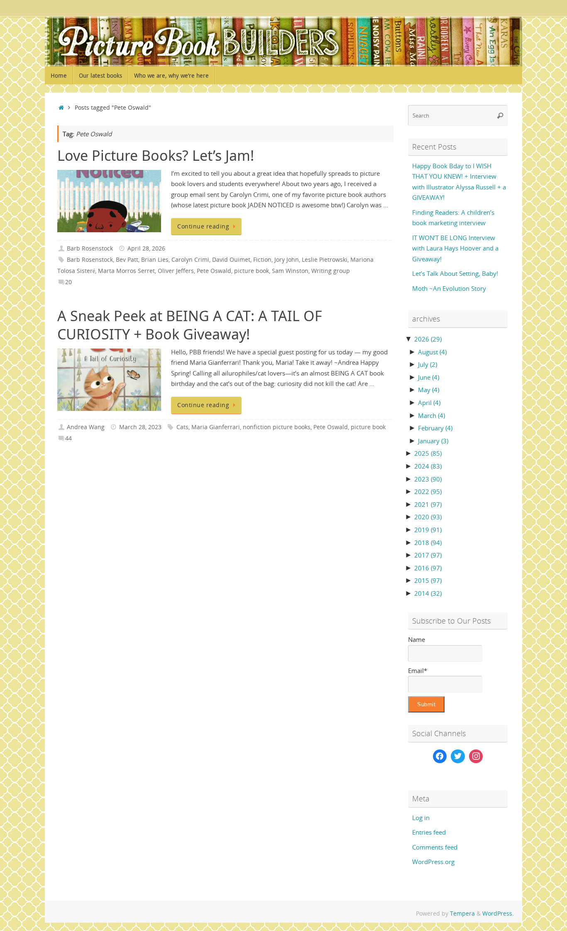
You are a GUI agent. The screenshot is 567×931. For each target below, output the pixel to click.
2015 (428, 580)
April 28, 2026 (146, 248)
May (428, 390)
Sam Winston (290, 271)
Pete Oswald (214, 271)
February (435, 428)
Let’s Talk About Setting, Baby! (455, 273)
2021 (428, 504)
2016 (428, 568)
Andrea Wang (86, 427)
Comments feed (434, 847)
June (428, 377)
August (432, 352)
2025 (428, 453)
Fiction (262, 259)
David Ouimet (231, 259)
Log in (421, 817)
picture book (251, 271)
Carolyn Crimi (190, 259)
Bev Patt (127, 259)
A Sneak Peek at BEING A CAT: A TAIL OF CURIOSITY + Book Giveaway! (189, 325)
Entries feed (429, 832)
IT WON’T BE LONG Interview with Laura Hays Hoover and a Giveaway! (455, 248)
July (427, 364)
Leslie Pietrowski (324, 259)
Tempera (462, 913)
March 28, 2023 (140, 427)
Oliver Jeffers (176, 271)
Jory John (286, 259)
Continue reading (203, 226)
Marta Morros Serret (126, 271)
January (433, 441)
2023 (428, 479)
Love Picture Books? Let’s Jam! (155, 155)
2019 (428, 530)
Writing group (330, 271)
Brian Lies (155, 259)
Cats (182, 427)
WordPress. (498, 913)
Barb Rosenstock (90, 248)
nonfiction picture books (276, 427)
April (429, 402)
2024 (428, 466)
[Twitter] (458, 756)
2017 (428, 555)
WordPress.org (433, 861)
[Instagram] (476, 756)
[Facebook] (440, 756)
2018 (428, 542)
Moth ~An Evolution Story (449, 288)
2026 (428, 339)
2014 (428, 593)
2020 (428, 517)
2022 (428, 491)
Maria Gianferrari (215, 427)
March (431, 415)
